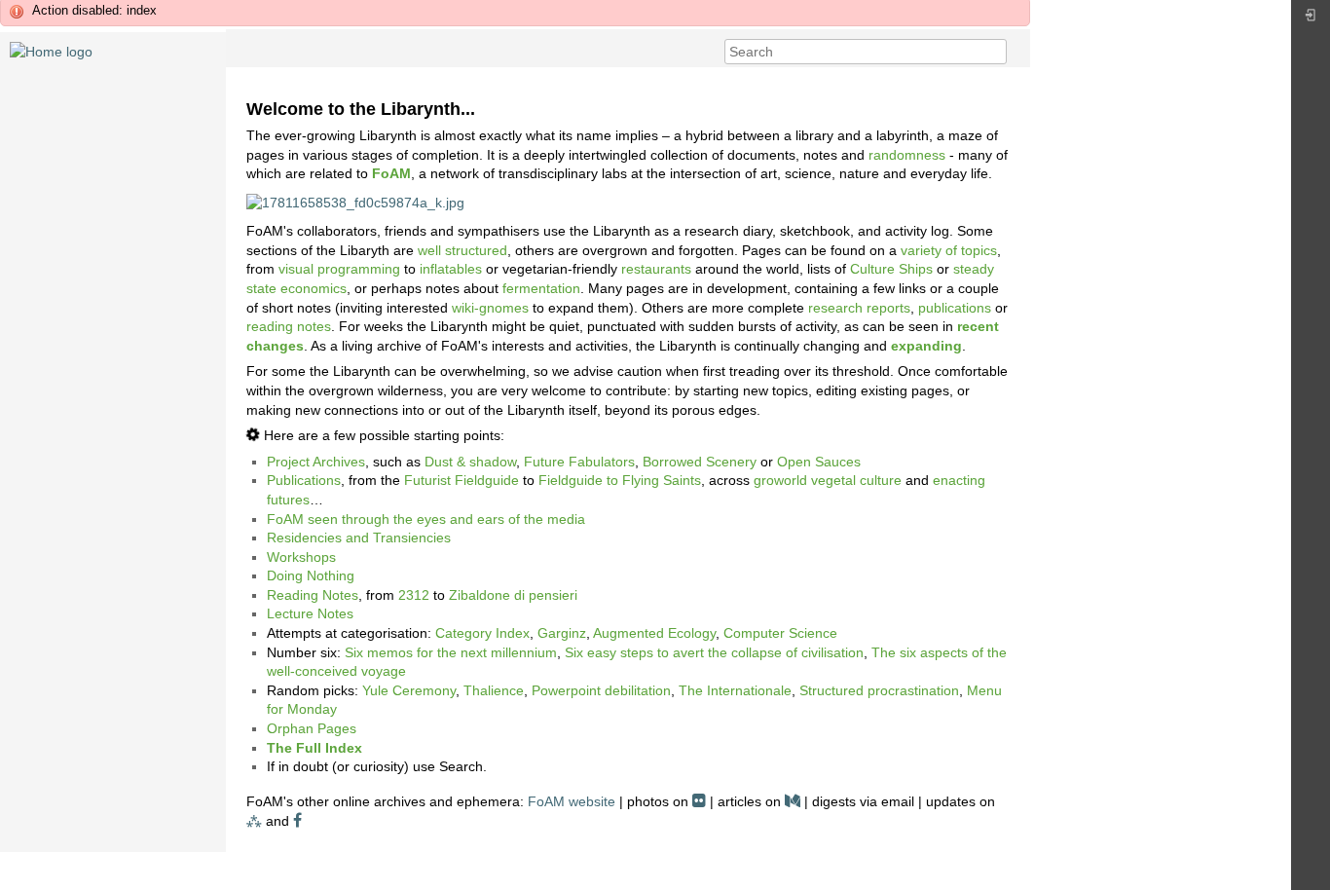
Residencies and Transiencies (359, 537)
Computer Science (780, 633)
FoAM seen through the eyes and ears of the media (426, 519)
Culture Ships (891, 269)
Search (996, 51)
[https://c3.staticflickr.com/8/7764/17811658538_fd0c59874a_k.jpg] (355, 201)
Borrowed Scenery (700, 461)
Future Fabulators (579, 461)
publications (954, 307)
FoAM (391, 173)
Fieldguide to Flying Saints (619, 480)
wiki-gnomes (490, 307)
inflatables (451, 269)
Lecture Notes (310, 613)
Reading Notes (312, 595)
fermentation (541, 288)
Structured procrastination (879, 690)
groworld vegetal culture (828, 480)
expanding (926, 345)
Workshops (301, 557)
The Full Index (314, 748)
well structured (462, 250)
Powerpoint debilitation (601, 690)
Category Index (482, 633)
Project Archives (316, 461)
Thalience (493, 690)
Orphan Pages (311, 728)
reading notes (288, 326)
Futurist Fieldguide (461, 480)
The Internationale (735, 690)
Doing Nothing (310, 575)
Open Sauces (819, 461)
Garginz (561, 633)
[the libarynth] (51, 50)
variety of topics (949, 250)
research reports (859, 307)
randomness (906, 155)
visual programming (339, 269)
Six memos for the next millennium (451, 652)
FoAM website (571, 801)
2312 (413, 595)
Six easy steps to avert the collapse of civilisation (714, 652)
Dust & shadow (470, 461)
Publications (304, 480)
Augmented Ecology (654, 633)
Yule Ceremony (409, 690)
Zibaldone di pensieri (513, 595)
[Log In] (1310, 20)
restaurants (656, 269)
